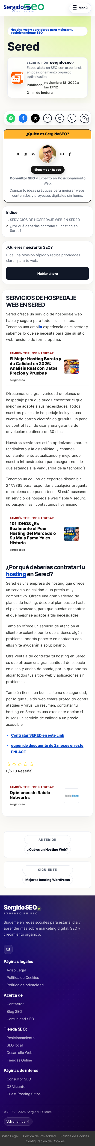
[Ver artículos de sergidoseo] (17, 77)
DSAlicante (16, 1086)
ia (40, 326)
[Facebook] (69, 154)
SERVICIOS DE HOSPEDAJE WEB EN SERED (45, 220)
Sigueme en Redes (47, 169)
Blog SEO (14, 1011)
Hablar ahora (47, 273)
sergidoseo (62, 62)
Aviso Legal (16, 970)
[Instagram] (25, 154)
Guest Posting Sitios (24, 1094)
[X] (18, 154)
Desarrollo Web (20, 1052)
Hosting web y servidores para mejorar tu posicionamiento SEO (42, 31)
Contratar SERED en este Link (37, 735)
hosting (16, 574)
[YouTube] (62, 154)
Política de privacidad (25, 985)
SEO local (15, 1045)
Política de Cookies (23, 977)
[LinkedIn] (33, 154)
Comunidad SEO (20, 1019)
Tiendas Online (19, 1060)
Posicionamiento (21, 1038)
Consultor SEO (19, 1079)
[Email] (8, 949)
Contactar (15, 1004)
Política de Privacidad (39, 1136)
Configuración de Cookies (45, 1141)
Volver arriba (18, 1121)
